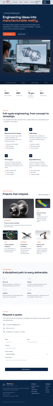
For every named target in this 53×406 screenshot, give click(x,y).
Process (26, 2)
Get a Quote (44, 2)
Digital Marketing (35, 393)
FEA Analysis (34, 391)
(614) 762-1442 (38, 2)
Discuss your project (44, 194)
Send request (25, 369)
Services (15, 2)
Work (21, 2)
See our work (21, 34)
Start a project (8, 34)
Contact (32, 2)
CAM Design (34, 389)
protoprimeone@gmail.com (13, 324)
